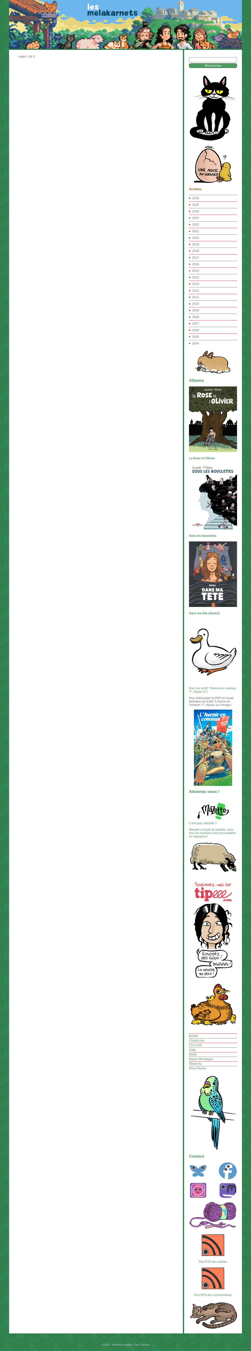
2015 (195, 271)
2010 (195, 304)
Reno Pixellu (197, 1068)
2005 (195, 337)
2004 (195, 343)
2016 (195, 264)
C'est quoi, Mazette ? (203, 823)
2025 (195, 205)
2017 (195, 257)
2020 (195, 238)
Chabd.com (196, 1040)
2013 (195, 284)
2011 (195, 297)
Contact (196, 1156)
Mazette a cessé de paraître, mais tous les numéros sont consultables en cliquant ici (212, 833)
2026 (195, 198)
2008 (195, 317)
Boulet (193, 1036)
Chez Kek (195, 1045)
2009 (195, 310)
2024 (195, 211)
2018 (195, 251)
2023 (195, 218)
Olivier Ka (195, 1063)
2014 (195, 277)
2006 (195, 330)
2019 (195, 244)
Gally (192, 1050)
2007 (195, 323)
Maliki (193, 1054)
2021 (195, 231)
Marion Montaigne (201, 1059)
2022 (195, 224)
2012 (195, 290)
